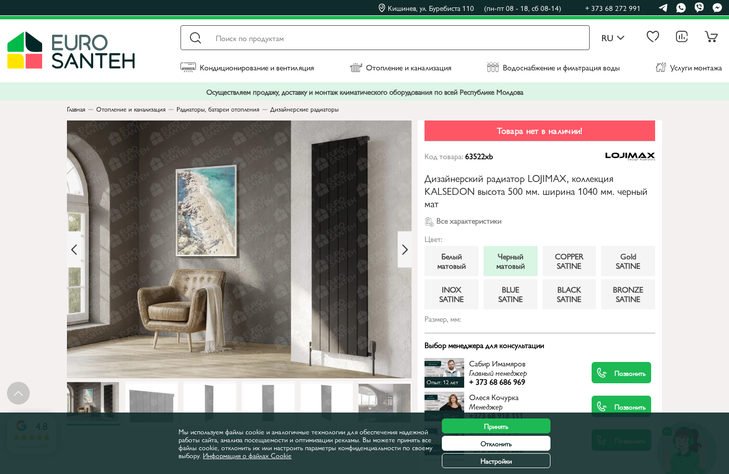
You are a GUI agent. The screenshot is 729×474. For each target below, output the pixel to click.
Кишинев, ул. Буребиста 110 (474, 7)
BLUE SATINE (510, 294)
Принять (496, 426)
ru (607, 38)
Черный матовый (510, 260)
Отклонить (496, 443)
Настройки (496, 461)
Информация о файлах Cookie (247, 455)
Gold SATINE (628, 260)
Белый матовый (451, 260)
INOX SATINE (451, 294)
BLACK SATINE (569, 294)
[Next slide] (405, 250)
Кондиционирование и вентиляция (257, 67)
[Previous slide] (74, 250)
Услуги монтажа (696, 67)
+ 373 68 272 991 (613, 7)
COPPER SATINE (569, 260)
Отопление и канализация (408, 67)
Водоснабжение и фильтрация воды (561, 67)
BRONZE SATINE (628, 294)
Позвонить (630, 373)
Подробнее (508, 372)
